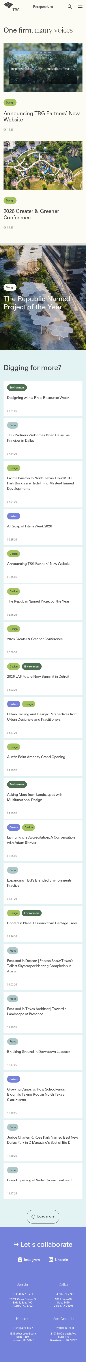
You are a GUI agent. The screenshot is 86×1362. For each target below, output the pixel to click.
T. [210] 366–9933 (63, 1328)
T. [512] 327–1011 (22, 1294)
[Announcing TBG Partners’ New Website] (43, 67)
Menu (80, 6)
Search (70, 6)
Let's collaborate (46, 1244)
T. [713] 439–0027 (22, 1328)
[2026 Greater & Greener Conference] (43, 165)
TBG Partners (11, 7)
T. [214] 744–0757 (63, 1294)
